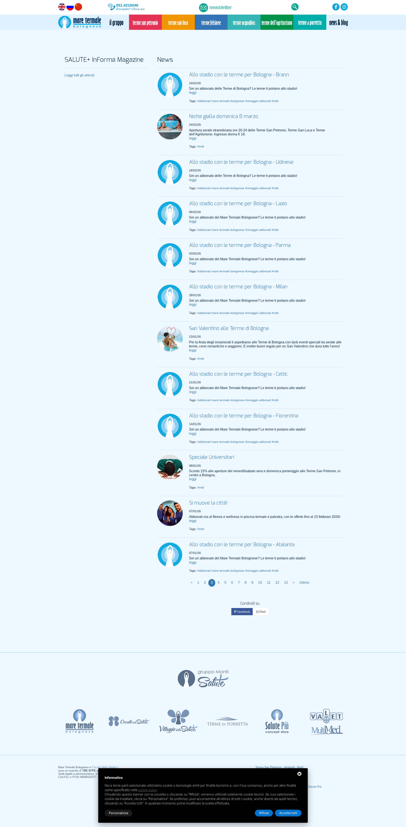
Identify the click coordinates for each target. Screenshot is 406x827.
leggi (192, 92)
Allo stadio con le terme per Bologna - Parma (240, 245)
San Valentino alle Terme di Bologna (229, 328)
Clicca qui (138, 9)
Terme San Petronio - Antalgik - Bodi (279, 767)
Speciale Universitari (211, 457)
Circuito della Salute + (105, 767)
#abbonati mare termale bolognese (220, 101)
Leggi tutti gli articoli (79, 75)
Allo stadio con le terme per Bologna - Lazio (238, 203)
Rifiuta (264, 813)
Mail (262, 611)
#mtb (275, 101)
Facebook (243, 611)
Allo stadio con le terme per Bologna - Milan (238, 286)
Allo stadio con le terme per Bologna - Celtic (238, 374)
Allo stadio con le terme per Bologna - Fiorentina (243, 415)
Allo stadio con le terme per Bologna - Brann (239, 74)
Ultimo (304, 582)
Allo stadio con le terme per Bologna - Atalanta (242, 544)
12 (277, 582)
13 (286, 582)
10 (260, 582)
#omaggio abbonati (258, 101)
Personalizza (118, 813)
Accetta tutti (288, 813)
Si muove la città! (208, 503)
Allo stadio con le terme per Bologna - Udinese (241, 162)
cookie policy (147, 790)
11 (268, 582)
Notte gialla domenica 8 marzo (223, 116)
